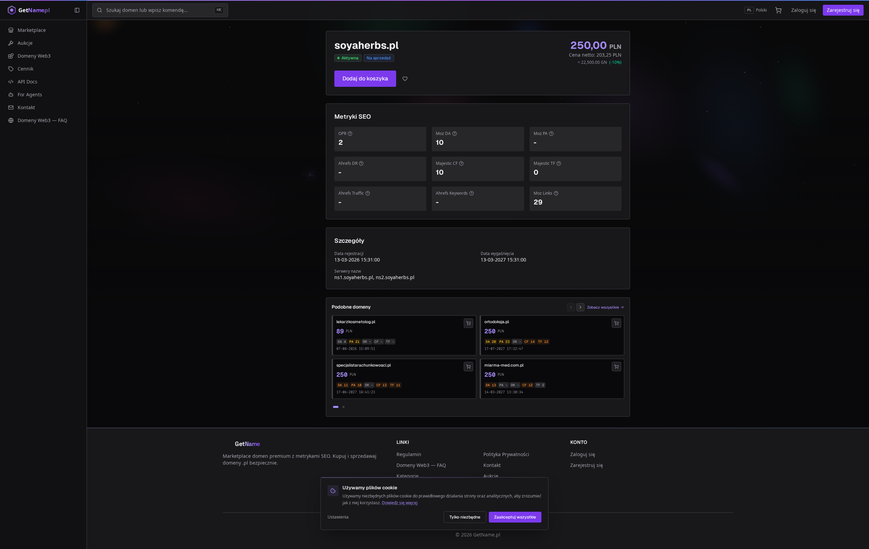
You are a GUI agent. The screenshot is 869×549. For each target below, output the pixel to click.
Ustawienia (338, 517)
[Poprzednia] (571, 307)
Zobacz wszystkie (603, 307)
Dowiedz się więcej (400, 503)
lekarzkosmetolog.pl (355, 322)
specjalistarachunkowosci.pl (363, 365)
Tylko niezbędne (464, 517)
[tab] (336, 407)
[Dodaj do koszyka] (468, 323)
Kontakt (492, 465)
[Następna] (580, 307)
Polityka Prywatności (506, 454)
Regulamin (408, 454)
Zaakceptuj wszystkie (515, 517)
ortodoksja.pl (496, 322)
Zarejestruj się (843, 10)
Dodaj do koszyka (365, 78)
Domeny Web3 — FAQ (421, 465)
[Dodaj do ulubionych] (405, 79)
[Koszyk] (778, 10)
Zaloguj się (803, 10)
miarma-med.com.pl (503, 365)
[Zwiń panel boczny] (77, 10)
